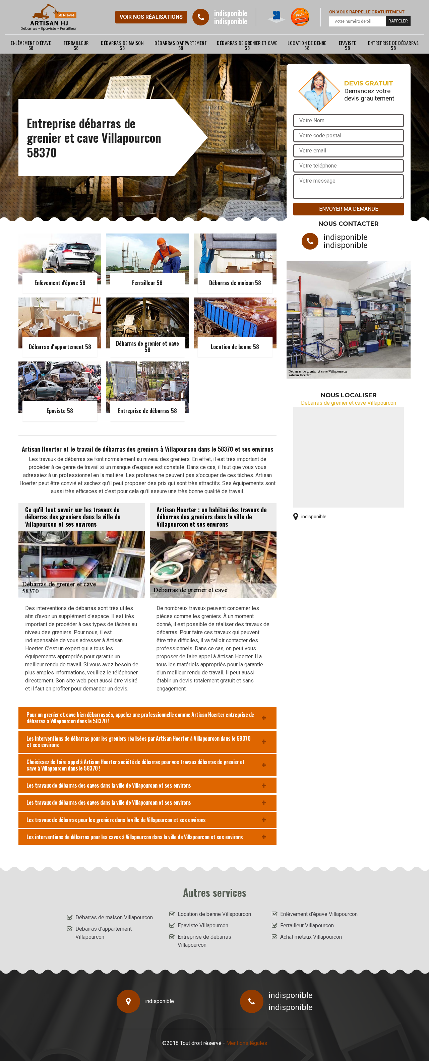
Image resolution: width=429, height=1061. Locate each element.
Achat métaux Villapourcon (311, 937)
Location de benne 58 (307, 45)
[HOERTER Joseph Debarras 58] (48, 17)
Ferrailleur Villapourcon (307, 925)
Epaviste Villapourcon (203, 925)
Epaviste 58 (347, 45)
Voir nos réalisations (151, 17)
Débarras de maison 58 (122, 45)
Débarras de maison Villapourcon (114, 917)
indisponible (230, 13)
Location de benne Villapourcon (214, 914)
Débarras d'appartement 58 (181, 45)
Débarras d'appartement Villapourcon (103, 933)
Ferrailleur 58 (76, 45)
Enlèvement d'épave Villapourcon (319, 914)
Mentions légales (246, 1043)
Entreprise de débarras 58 (393, 45)
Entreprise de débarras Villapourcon (204, 941)
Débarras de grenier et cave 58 (247, 45)
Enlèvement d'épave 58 (31, 45)
